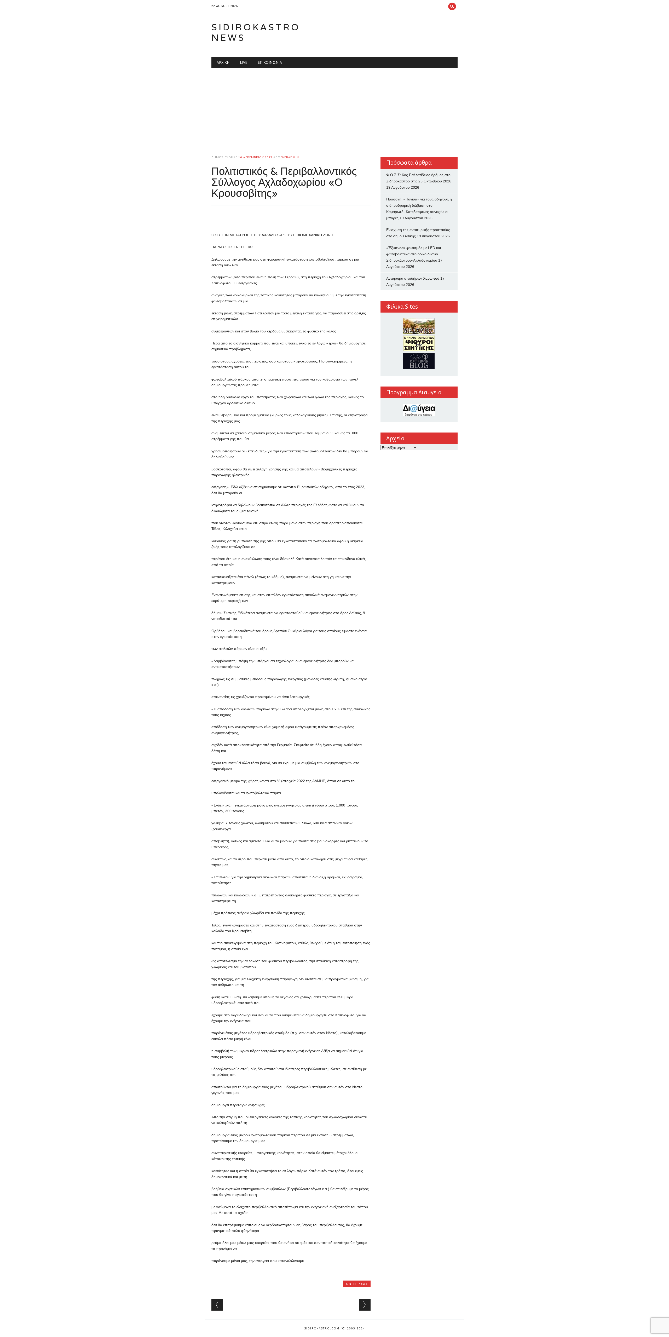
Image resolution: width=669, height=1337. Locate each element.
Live (243, 62)
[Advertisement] (334, 107)
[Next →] (365, 1305)
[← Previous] (217, 1305)
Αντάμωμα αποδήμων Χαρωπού (412, 278)
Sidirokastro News (255, 32)
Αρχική (223, 62)
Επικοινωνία (270, 62)
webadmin (290, 157)
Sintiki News (356, 1284)
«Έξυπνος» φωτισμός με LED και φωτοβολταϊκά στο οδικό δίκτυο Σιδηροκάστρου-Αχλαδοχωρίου (413, 254)
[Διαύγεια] (419, 410)
